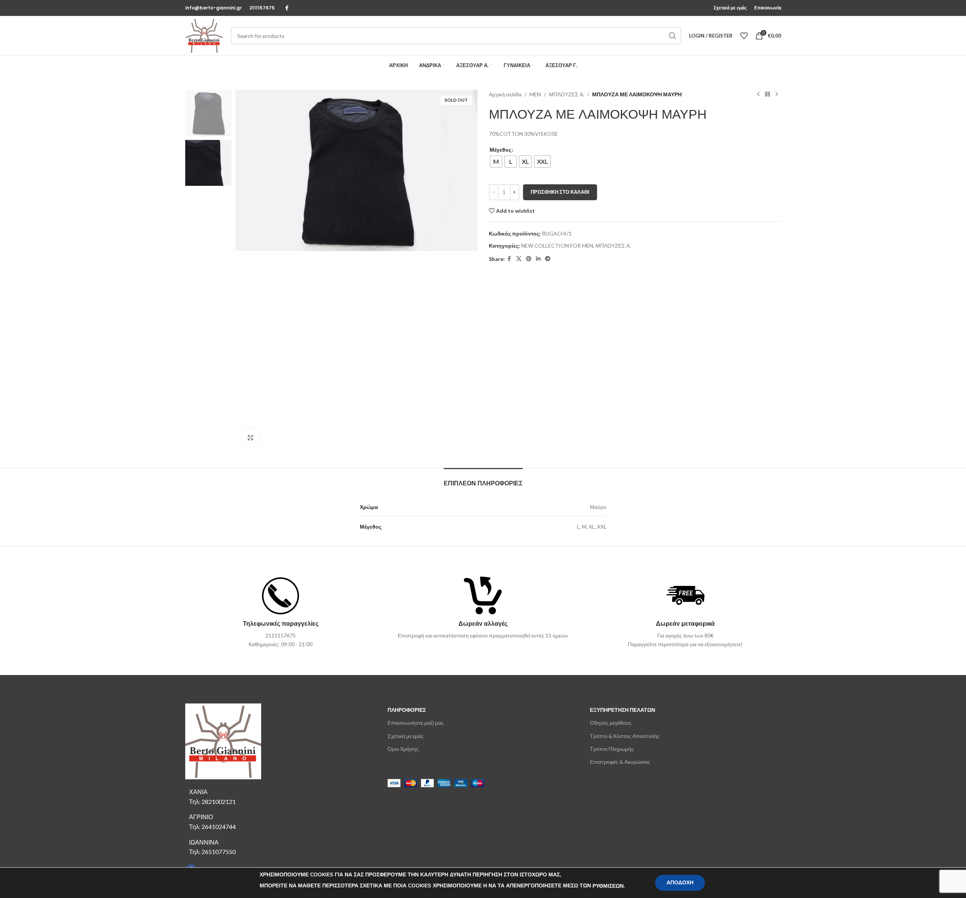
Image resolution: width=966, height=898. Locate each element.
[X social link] (519, 259)
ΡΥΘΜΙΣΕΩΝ (608, 886)
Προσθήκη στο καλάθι (560, 192)
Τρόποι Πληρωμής (612, 749)
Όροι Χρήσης (403, 749)
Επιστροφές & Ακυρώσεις (620, 761)
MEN (535, 94)
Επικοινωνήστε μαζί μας (416, 722)
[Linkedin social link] (538, 259)
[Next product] (776, 94)
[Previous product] (758, 94)
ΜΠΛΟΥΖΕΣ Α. (566, 94)
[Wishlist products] (744, 35)
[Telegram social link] (548, 259)
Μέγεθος (500, 149)
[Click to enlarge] (250, 437)
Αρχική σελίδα (505, 94)
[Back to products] (767, 94)
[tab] (483, 479)
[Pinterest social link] (529, 259)
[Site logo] (204, 35)
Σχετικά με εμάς (406, 736)
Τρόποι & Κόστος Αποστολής (625, 736)
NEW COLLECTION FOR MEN (557, 245)
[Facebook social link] (287, 8)
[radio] (496, 161)
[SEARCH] (672, 35)
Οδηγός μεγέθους (611, 722)
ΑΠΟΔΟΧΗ (680, 882)
